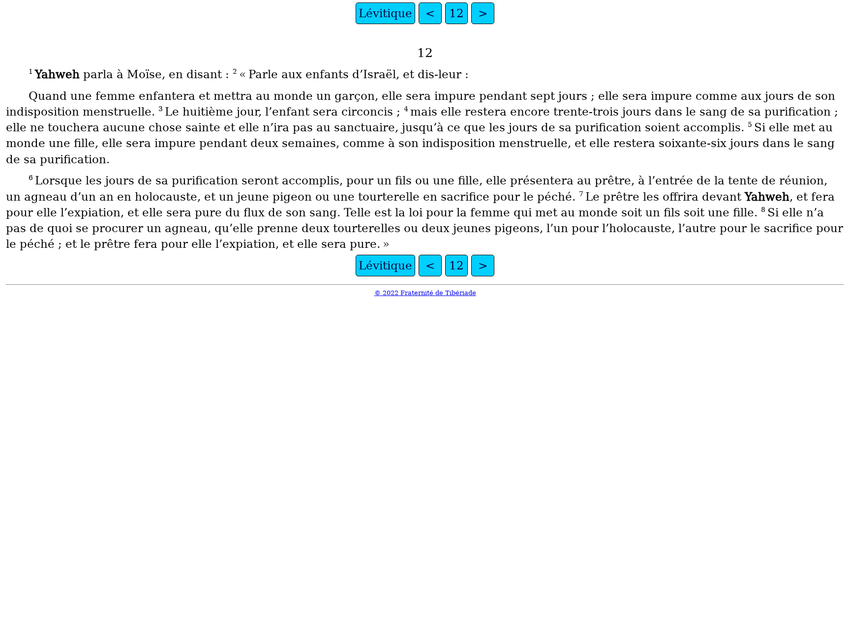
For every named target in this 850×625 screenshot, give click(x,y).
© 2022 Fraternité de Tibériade (425, 293)
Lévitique (385, 13)
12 (456, 13)
